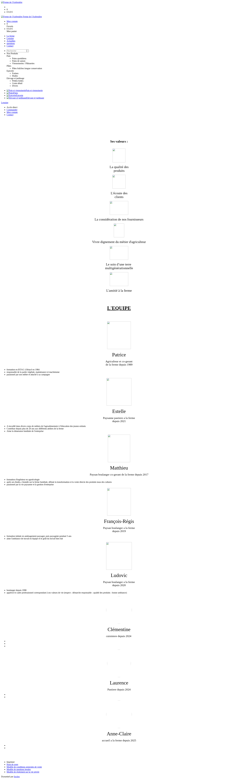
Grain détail (17, 83)
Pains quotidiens (19, 58)
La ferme (10, 36)
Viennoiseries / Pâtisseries (23, 63)
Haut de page (12, 764)
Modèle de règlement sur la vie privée (23, 772)
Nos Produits (12, 53)
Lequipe (10, 38)
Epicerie (10, 71)
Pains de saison (18, 61)
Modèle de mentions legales (19, 769)
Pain (8, 56)
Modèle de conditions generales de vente (24, 767)
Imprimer (11, 762)
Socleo (17, 776)
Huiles (15, 76)
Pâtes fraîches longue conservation (27, 68)
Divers (15, 86)
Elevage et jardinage (15, 78)
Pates (15, 93)
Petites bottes (17, 81)
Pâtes (9, 66)
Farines (15, 73)
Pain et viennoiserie (34, 90)
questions (11, 43)
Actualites (11, 41)
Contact (10, 46)
